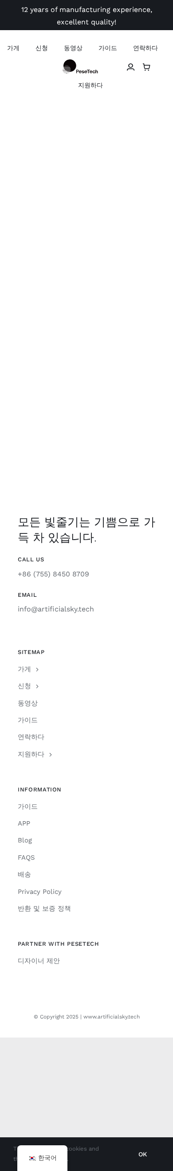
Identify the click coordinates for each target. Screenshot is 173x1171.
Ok (142, 1154)
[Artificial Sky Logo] (86, 63)
